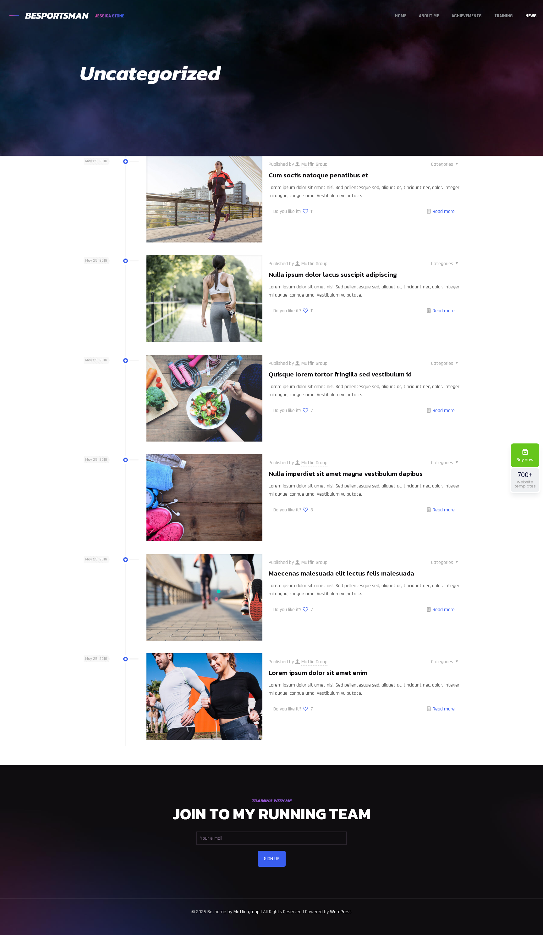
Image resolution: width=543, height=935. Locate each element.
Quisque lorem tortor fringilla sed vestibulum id (340, 374)
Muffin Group (314, 164)
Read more (444, 211)
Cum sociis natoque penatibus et (318, 175)
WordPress (341, 912)
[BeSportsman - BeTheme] (65, 16)
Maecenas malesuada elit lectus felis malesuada (341, 573)
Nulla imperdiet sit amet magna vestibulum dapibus (346, 473)
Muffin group (246, 912)
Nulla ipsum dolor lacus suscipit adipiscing (333, 274)
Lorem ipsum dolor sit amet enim (318, 672)
